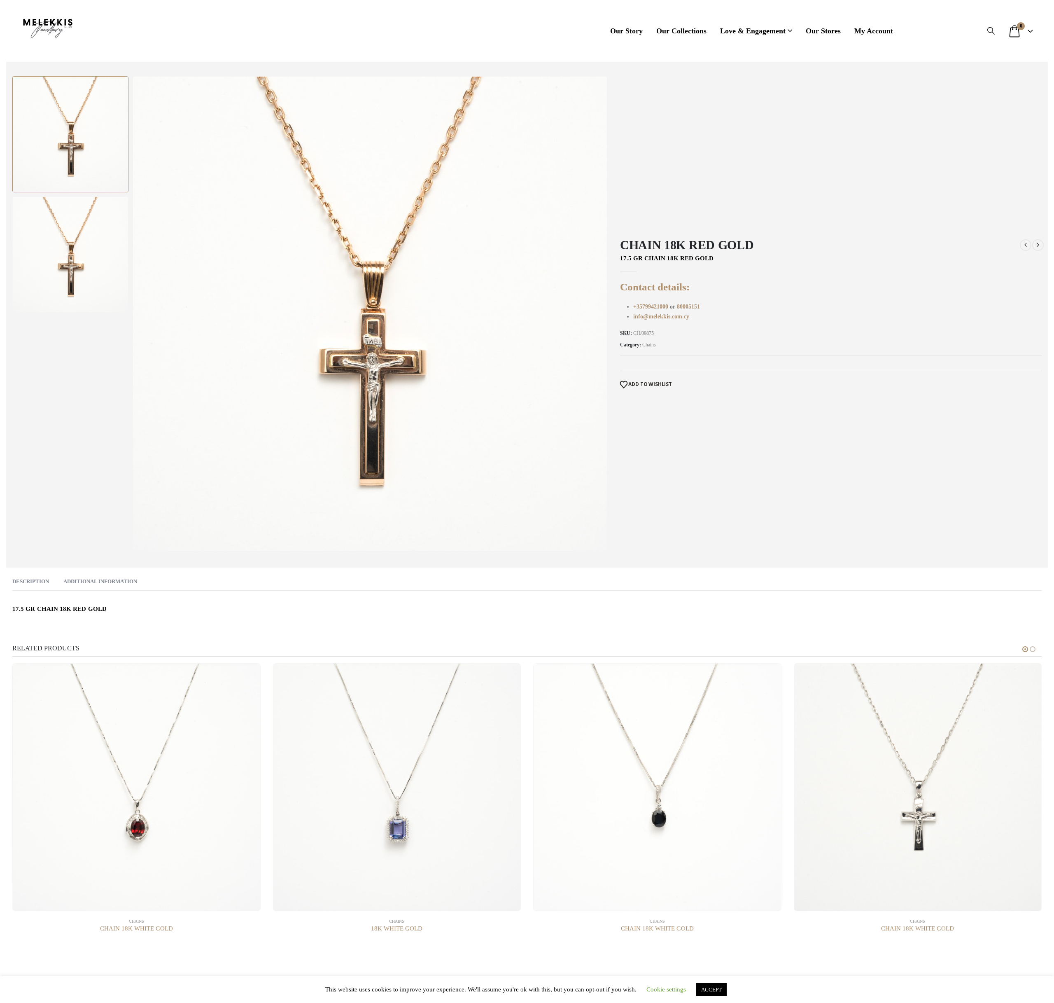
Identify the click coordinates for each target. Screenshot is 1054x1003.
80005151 (688, 307)
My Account (873, 31)
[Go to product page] (136, 787)
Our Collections (681, 31)
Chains (649, 345)
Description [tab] (30, 581)
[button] (991, 31)
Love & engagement (753, 31)
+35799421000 (651, 307)
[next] (1038, 245)
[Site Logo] (48, 27)
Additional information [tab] (100, 581)
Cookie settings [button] (666, 989)
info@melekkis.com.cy (661, 316)
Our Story (626, 31)
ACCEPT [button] (711, 990)
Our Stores (823, 31)
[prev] (1025, 245)
